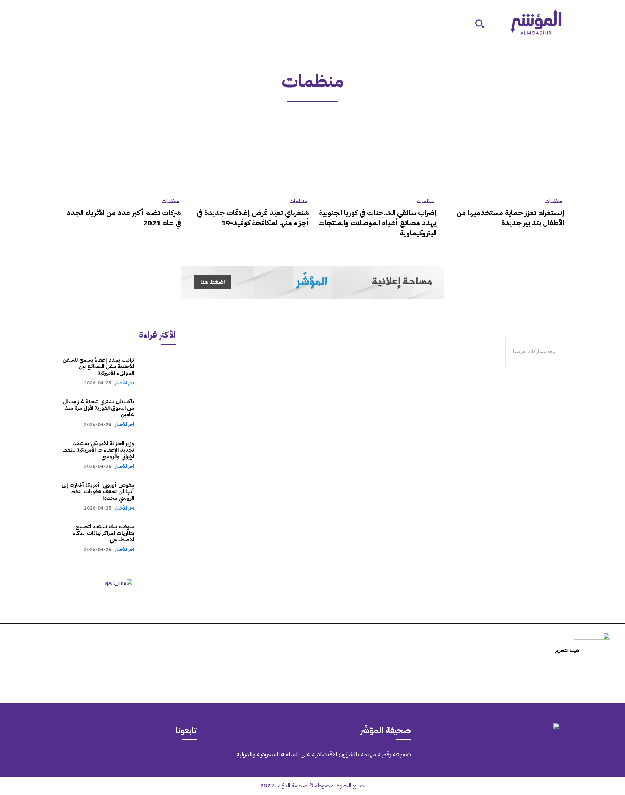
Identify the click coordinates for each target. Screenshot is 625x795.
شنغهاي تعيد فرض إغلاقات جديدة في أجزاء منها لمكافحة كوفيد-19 (253, 217)
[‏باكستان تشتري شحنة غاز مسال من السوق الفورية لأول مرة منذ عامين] (158, 413)
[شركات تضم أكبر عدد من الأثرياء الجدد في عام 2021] (121, 155)
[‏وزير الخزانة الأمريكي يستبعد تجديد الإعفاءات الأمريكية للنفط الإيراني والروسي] (158, 454)
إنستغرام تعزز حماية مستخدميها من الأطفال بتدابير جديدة (510, 217)
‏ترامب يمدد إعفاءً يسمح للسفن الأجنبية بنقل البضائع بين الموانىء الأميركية (98, 366)
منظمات (553, 201)
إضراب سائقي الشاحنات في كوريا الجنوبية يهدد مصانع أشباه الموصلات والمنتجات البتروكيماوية (377, 222)
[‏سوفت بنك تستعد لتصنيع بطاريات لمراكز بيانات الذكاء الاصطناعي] (158, 538)
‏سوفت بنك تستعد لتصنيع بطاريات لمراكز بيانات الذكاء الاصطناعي (103, 533)
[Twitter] (108, 759)
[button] (479, 23)
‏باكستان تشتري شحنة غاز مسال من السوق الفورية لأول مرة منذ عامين (98, 408)
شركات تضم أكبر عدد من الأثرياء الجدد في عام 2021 (124, 217)
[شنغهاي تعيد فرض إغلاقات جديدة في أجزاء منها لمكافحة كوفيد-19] (248, 155)
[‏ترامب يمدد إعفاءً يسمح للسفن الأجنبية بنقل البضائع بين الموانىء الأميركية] (158, 371)
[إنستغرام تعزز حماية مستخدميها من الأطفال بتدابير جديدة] (504, 155)
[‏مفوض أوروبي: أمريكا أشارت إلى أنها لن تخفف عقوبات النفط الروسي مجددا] (158, 496)
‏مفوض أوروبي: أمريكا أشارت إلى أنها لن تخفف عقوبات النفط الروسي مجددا (97, 491)
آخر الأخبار (124, 383)
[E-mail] (612, 690)
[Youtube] (68, 759)
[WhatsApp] (88, 759)
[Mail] (129, 759)
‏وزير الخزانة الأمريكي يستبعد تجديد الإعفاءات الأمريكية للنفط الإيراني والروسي (98, 449)
